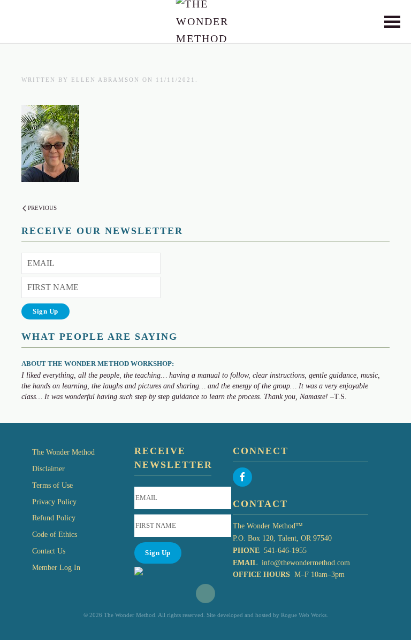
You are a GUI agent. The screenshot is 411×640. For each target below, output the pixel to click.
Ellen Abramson (105, 79)
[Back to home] (205, 21)
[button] (392, 21)
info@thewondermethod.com (306, 563)
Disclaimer (48, 469)
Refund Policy (53, 518)
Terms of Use (52, 485)
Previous (42, 208)
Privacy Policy (54, 502)
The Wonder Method (63, 452)
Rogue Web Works (303, 615)
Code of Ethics (54, 534)
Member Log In (56, 568)
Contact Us (48, 551)
